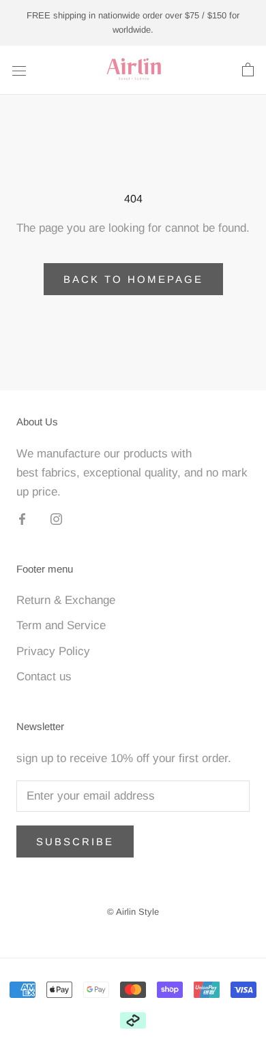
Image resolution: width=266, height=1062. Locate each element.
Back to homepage (133, 279)
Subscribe (75, 841)
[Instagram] (56, 518)
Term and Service (61, 625)
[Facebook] (22, 518)
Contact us (44, 676)
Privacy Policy (53, 651)
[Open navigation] (19, 70)
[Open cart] (248, 70)
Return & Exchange (65, 600)
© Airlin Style (133, 912)
